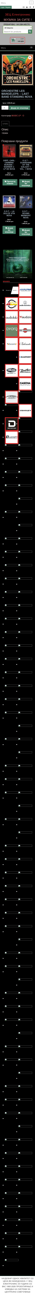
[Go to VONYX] (11, 1225)
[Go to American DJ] (11, 303)
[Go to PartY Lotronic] (11, 931)
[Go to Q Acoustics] (25, 985)
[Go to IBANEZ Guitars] (11, 624)
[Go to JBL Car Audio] (25, 664)
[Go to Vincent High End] (11, 1211)
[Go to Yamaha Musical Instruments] (11, 1265)
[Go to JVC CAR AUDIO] (25, 677)
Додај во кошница (19, 107)
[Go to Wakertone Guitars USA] (25, 1225)
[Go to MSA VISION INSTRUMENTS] (11, 864)
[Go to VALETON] (25, 1198)
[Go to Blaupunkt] (25, 357)
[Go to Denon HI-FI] (25, 423)
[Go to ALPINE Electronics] (25, 290)
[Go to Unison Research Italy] (11, 1198)
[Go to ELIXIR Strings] (25, 477)
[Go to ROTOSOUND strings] (11, 1051)
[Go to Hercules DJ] (25, 610)
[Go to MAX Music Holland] (25, 797)
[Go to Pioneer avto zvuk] (25, 944)
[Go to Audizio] (25, 316)
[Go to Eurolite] (25, 504)
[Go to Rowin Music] (25, 1051)
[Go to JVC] (11, 677)
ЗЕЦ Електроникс (17, 14)
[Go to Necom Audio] (11, 878)
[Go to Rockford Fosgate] (11, 1025)
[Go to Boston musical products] (25, 370)
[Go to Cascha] (25, 383)
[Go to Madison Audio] (25, 771)
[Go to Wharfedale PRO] (25, 1238)
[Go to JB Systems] (11, 664)
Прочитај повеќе (11, 182)
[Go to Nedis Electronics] (25, 878)
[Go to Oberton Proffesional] (11, 891)
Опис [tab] (5, 123)
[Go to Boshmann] (11, 370)
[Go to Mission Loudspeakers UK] (11, 851)
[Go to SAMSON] (25, 1065)
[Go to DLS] (25, 437)
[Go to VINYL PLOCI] (25, 1211)
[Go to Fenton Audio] (25, 530)
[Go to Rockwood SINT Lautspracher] (25, 1038)
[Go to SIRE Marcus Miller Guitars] (25, 1105)
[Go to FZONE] (25, 544)
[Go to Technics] (25, 1171)
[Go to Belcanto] (25, 343)
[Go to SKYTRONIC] (11, 1118)
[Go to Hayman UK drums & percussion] (25, 597)
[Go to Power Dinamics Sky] (11, 971)
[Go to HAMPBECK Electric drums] (11, 584)
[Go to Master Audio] (11, 798)
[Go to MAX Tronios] (25, 811)
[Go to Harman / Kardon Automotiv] (25, 584)
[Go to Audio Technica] (25, 303)
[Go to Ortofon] (11, 918)
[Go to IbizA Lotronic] (25, 624)
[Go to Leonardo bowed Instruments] (25, 744)
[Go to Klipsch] (25, 704)
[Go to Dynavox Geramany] (11, 477)
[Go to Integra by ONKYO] (25, 637)
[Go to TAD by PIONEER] (25, 1145)
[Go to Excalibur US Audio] (11, 517)
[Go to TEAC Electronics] (11, 1171)
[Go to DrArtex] (11, 450)
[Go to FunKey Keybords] (11, 543)
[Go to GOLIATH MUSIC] (11, 570)
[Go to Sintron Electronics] (11, 1105)
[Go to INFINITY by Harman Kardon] (11, 637)
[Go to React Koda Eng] (25, 998)
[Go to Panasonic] (25, 918)
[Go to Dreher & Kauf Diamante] (25, 450)
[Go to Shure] (25, 1091)
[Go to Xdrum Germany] (11, 1252)
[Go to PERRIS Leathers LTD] (25, 931)
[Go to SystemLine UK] (11, 1145)
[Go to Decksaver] (11, 423)
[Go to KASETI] (11, 691)
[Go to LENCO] (11, 744)
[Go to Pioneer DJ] (11, 958)
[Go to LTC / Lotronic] (25, 757)
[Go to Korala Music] (25, 717)
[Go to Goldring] (25, 557)
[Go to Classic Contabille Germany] (11, 396)
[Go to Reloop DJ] (11, 1011)
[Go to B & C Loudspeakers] (25, 330)
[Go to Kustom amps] (25, 731)
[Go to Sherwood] (11, 1091)
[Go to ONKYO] (25, 904)
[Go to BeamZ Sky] (11, 343)
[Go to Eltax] (11, 490)
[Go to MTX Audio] (25, 864)
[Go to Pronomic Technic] (25, 971)
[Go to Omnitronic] (11, 904)
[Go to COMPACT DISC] (11, 410)
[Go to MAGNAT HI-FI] (25, 784)
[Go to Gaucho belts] (11, 557)
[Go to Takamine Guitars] (11, 1158)
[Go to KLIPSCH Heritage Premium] (11, 718)
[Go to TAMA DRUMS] (25, 1158)
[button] (30, 57)
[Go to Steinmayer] (25, 1131)
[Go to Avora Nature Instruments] (11, 330)
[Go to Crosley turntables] (25, 410)
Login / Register (6, 7)
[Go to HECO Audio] (11, 610)
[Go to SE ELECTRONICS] (25, 1078)
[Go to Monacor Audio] (25, 851)
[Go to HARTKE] (11, 597)
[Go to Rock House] (25, 1011)
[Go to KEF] (25, 691)
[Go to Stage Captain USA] (25, 1118)
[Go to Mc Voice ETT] (11, 824)
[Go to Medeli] (25, 837)
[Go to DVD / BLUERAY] (25, 464)
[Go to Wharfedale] (11, 1238)
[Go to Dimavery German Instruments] (11, 437)
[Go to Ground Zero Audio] (25, 570)
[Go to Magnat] (11, 784)
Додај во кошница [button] (26, 183)
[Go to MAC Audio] (11, 771)
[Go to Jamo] (25, 651)
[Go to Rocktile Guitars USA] (25, 1025)
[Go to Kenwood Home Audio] (11, 704)
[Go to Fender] (25, 517)
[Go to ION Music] (11, 651)
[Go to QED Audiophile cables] (11, 998)
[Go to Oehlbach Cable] (25, 891)
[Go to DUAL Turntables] (11, 464)
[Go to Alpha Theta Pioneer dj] (11, 290)
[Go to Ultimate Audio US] (25, 1185)
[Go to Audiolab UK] (11, 316)
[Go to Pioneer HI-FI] (25, 958)
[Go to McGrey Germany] (25, 824)
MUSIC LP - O (18, 115)
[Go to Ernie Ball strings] (25, 490)
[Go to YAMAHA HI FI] (25, 1252)
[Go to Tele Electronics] (11, 1185)
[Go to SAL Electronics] (11, 1065)
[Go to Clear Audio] (25, 396)
